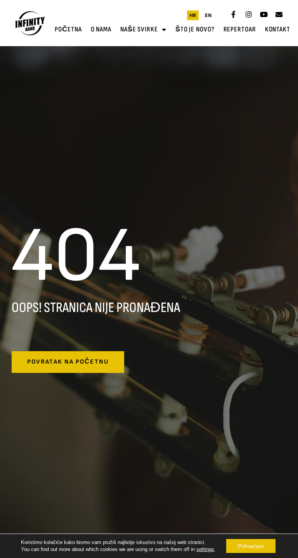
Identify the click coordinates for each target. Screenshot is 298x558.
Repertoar (240, 29)
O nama (101, 29)
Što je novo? (195, 29)
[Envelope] (278, 14)
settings (205, 549)
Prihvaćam (251, 546)
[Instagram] (248, 14)
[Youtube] (263, 14)
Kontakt (277, 29)
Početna (68, 29)
